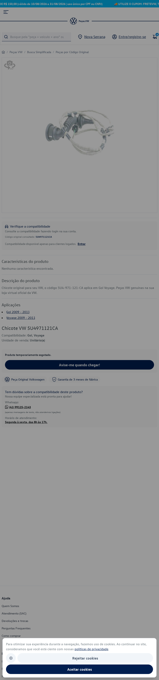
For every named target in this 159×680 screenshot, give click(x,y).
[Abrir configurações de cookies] (11, 658)
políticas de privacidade (91, 649)
